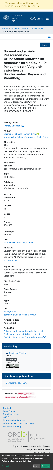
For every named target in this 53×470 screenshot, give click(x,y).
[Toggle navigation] (47, 18)
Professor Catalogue (13, 426)
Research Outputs (19, 28)
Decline (36, 466)
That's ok (46, 466)
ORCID (6, 417)
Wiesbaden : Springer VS (16, 188)
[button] (34, 18)
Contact (7, 408)
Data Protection (11, 414)
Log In (40, 18)
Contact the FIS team (16, 383)
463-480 (8, 225)
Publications (37, 28)
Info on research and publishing (18, 423)
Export (45, 45)
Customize (6, 466)
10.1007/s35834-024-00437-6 (18, 242)
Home (5, 28)
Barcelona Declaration (14, 420)
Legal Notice (9, 411)
